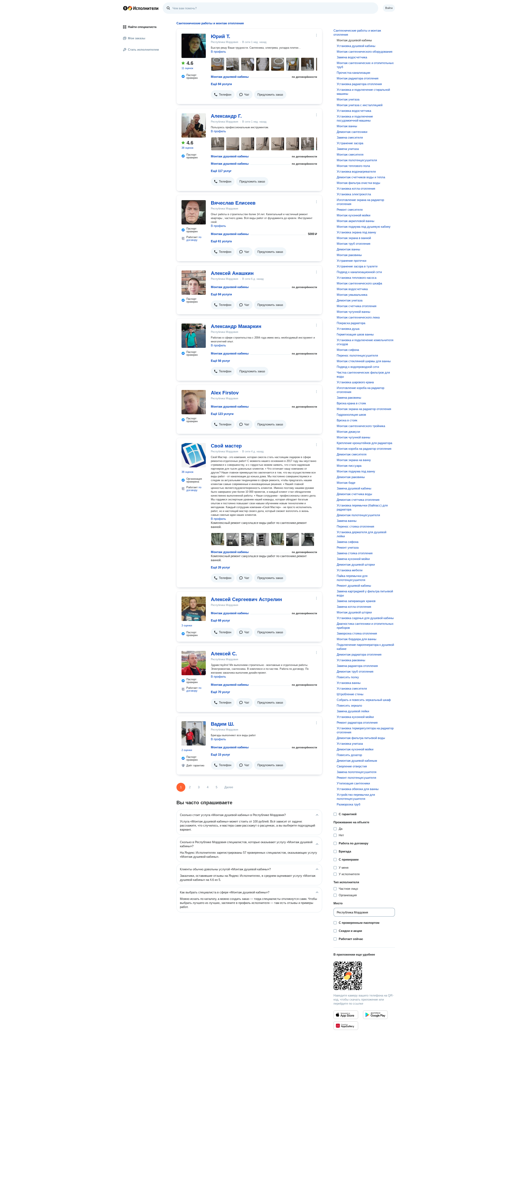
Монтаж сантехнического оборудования (364, 51)
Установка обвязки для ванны (358, 789)
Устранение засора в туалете (357, 266)
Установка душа (348, 328)
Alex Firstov (225, 392)
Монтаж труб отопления (353, 243)
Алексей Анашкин (232, 273)
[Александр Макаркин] (194, 336)
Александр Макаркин (236, 326)
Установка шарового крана (355, 382)
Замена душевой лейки (353, 711)
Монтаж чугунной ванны (353, 311)
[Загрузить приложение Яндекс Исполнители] (364, 975)
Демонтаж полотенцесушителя (358, 515)
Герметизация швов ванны (355, 334)
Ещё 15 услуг (220, 754)
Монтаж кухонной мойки (353, 215)
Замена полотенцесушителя (356, 772)
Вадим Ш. (222, 724)
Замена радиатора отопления (357, 666)
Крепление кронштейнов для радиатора (364, 443)
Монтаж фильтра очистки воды (358, 183)
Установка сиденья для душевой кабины (365, 618)
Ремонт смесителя (350, 209)
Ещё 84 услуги (221, 84)
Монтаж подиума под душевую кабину (364, 226)
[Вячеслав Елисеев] (194, 212)
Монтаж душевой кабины (230, 76)
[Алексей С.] (194, 663)
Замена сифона (347, 542)
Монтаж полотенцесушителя (357, 160)
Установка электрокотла (354, 194)
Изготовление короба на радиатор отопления (360, 390)
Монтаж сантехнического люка (358, 317)
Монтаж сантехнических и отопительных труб (365, 65)
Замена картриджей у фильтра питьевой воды (365, 593)
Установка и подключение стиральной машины (363, 91)
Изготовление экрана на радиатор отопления (360, 202)
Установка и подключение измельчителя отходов (365, 342)
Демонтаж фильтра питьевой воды (361, 738)
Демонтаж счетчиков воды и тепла (361, 177)
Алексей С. (224, 653)
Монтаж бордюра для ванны (356, 639)
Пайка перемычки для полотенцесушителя (352, 578)
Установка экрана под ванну (356, 232)
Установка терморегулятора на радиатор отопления (365, 730)
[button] (223, 94)
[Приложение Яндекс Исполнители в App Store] (345, 1014)
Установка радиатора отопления (359, 84)
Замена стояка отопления (355, 553)
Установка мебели (349, 570)
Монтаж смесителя (350, 154)
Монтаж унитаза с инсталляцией (359, 105)
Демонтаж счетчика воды (354, 494)
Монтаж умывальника (352, 294)
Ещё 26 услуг (220, 567)
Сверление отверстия (352, 766)
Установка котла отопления (356, 188)
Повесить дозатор (349, 755)
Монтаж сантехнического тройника (361, 426)
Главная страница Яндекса (125, 8)
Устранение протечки (351, 260)
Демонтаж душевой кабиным (357, 760)
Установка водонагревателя (356, 171)
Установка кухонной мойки (355, 717)
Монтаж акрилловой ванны (355, 221)
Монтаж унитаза (348, 99)
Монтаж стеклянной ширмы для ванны (364, 361)
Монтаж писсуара (349, 465)
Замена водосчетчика (352, 57)
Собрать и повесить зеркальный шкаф (364, 700)
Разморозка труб (348, 804)
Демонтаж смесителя (351, 454)
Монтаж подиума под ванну (356, 471)
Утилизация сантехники (353, 783)
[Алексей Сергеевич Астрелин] (194, 609)
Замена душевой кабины (354, 488)
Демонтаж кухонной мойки (355, 749)
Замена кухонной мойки (353, 559)
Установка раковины (351, 660)
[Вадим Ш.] (194, 733)
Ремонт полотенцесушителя (356, 777)
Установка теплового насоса (356, 277)
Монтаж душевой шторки (354, 612)
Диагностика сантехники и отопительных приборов (365, 625)
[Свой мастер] (194, 455)
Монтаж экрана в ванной (354, 238)
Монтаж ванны (347, 126)
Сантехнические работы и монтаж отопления (357, 32)
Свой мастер (226, 446)
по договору (193, 238)
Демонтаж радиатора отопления (359, 654)
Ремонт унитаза (348, 547)
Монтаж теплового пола (353, 166)
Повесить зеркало (349, 705)
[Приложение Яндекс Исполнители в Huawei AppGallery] (345, 1025)
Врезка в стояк (347, 420)
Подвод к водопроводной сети (358, 366)
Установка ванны (349, 683)
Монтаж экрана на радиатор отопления (364, 409)
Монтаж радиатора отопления (357, 78)
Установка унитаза (350, 743)
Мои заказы (136, 38)
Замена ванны (347, 520)
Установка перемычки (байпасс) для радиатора (362, 507)
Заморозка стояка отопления (357, 633)
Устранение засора (350, 143)
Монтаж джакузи (348, 431)
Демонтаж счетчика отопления (358, 499)
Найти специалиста (142, 27)
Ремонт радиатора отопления (357, 722)
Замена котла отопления (354, 606)
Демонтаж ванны (348, 249)
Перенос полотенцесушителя (357, 355)
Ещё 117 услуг (221, 171)
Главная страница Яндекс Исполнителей (141, 8)
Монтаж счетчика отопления (356, 306)
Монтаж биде (346, 482)
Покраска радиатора (351, 323)
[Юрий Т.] (194, 46)
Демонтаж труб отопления (355, 671)
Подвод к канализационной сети (359, 272)
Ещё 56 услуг (220, 360)
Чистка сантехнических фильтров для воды (363, 374)
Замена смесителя (350, 137)
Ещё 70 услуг (220, 692)
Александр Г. (226, 116)
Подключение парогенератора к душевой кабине (365, 646)
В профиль (218, 51)
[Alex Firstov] (194, 402)
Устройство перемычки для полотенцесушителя (356, 796)
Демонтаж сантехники (352, 132)
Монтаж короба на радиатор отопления (364, 448)
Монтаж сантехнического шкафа (359, 283)
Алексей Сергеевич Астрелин (246, 599)
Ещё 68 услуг (220, 620)
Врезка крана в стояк (351, 403)
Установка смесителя (352, 688)
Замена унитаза (348, 149)
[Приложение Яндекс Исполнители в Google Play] (375, 1014)
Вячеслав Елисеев (233, 203)
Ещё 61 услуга (221, 241)
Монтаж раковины (349, 255)
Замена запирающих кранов (356, 601)
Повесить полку (348, 677)
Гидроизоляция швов (351, 414)
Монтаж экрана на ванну (354, 460)
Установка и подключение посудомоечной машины (355, 118)
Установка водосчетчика (354, 110)
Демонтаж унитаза (349, 300)
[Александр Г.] (194, 125)
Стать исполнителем (143, 49)
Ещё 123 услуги (222, 413)
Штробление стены (350, 694)
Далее (228, 787)
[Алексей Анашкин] (194, 282)
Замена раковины (349, 397)
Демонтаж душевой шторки (356, 564)
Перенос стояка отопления (355, 526)
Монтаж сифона (348, 349)
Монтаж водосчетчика (352, 289)
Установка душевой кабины (356, 46)
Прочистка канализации (353, 72)
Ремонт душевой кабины (354, 585)
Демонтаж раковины (351, 477)
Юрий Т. (220, 36)
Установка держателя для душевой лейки (361, 534)
